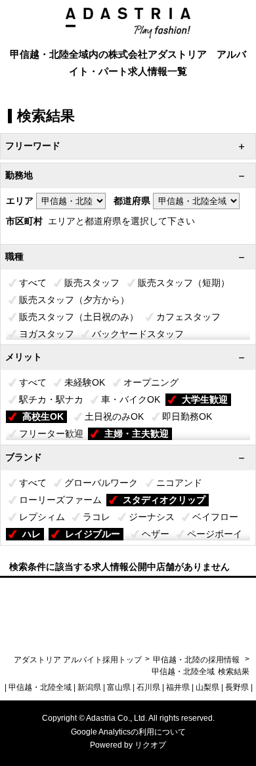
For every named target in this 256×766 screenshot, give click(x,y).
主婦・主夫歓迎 (136, 433)
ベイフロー (215, 517)
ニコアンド (179, 482)
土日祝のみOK (114, 416)
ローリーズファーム (60, 499)
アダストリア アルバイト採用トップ (78, 659)
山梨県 (207, 687)
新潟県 (89, 687)
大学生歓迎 (205, 399)
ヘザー (155, 534)
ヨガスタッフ (46, 334)
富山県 (119, 687)
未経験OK (84, 382)
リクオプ (150, 745)
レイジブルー (92, 534)
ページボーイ (214, 534)
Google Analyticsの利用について (128, 731)
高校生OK (43, 416)
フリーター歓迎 (51, 433)
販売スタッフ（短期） (184, 282)
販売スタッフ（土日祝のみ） (79, 317)
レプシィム (42, 517)
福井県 (178, 687)
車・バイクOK (130, 399)
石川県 (148, 687)
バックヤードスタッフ (138, 334)
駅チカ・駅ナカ (51, 399)
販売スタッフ (91, 282)
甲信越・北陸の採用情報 (197, 659)
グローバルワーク (101, 482)
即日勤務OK (187, 416)
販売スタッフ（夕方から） (74, 299)
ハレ (31, 534)
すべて (33, 282)
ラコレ (96, 517)
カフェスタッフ (188, 317)
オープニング (151, 382)
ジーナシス (152, 517)
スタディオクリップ (164, 499)
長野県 (237, 687)
